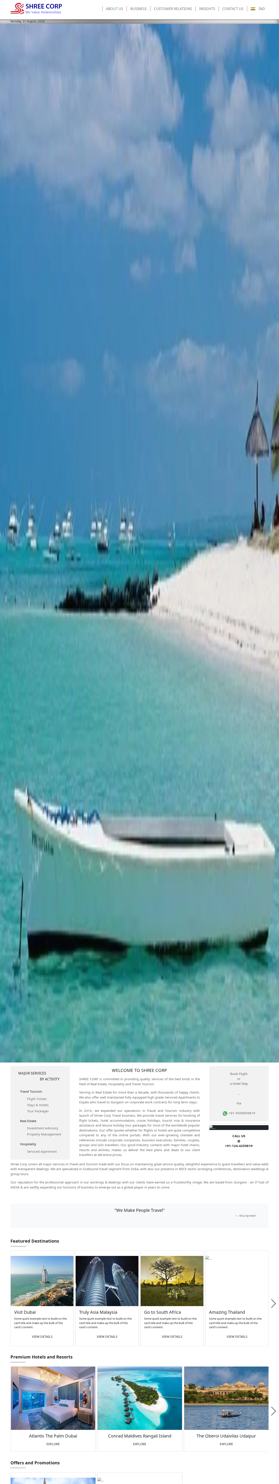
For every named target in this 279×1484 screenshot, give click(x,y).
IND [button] (262, 8)
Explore (53, 1444)
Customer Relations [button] (173, 8)
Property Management (44, 1134)
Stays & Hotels (38, 1105)
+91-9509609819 (241, 1113)
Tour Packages (38, 1111)
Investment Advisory (42, 1128)
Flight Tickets (37, 1099)
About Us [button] (114, 8)
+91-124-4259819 (239, 1146)
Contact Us (232, 8)
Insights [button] (207, 8)
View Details (42, 1336)
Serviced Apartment (42, 1151)
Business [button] (138, 8)
